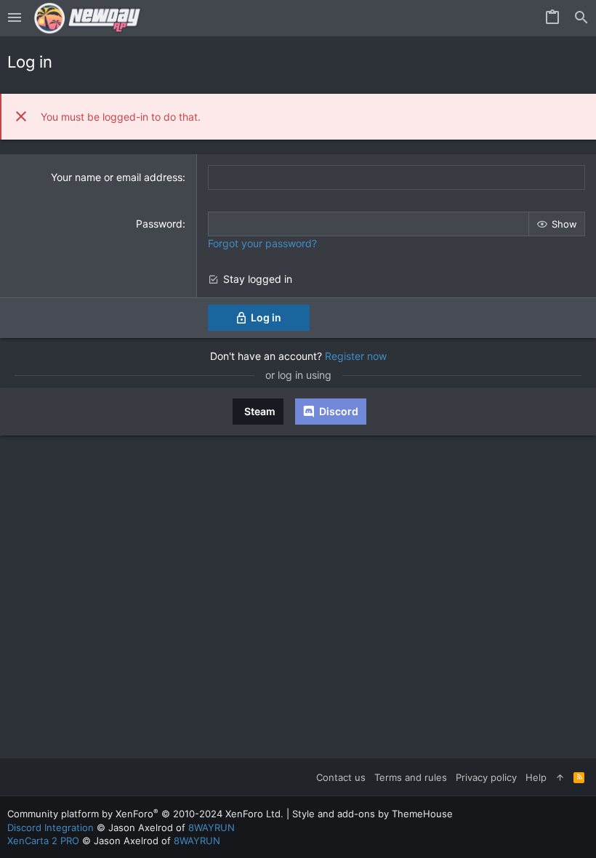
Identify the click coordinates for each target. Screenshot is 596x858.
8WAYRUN (211, 827)
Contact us (341, 777)
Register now (356, 356)
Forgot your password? (262, 243)
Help (536, 777)
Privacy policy (486, 777)
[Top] (560, 777)
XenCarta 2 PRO (43, 840)
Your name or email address (116, 177)
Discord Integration (50, 827)
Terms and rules (410, 777)
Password (159, 223)
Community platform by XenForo (145, 813)
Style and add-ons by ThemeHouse (372, 813)
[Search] (581, 18)
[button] (14, 18)
